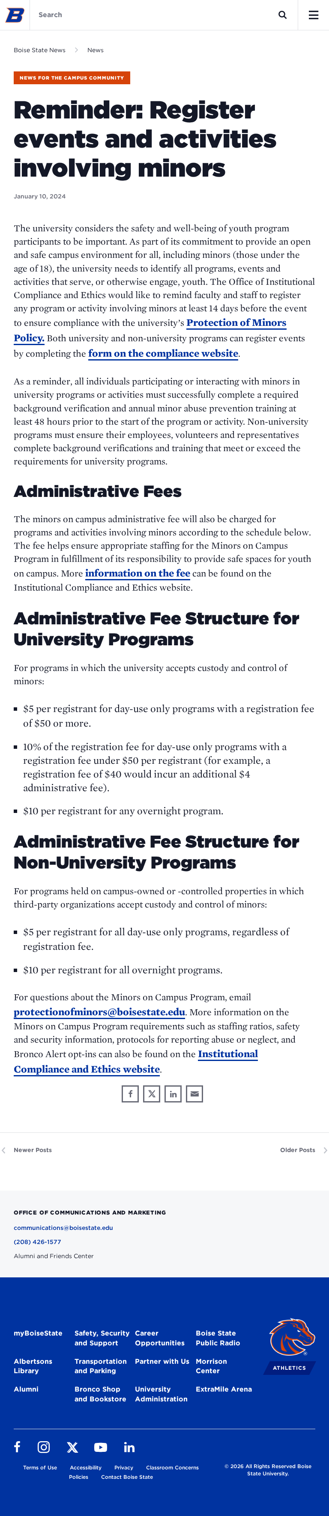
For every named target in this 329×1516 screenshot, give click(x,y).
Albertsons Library (33, 1366)
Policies (78, 1477)
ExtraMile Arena (224, 1389)
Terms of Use (40, 1467)
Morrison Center (211, 1366)
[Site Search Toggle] (283, 15)
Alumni (26, 1389)
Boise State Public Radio (218, 1338)
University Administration (161, 1394)
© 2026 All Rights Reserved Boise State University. (267, 1470)
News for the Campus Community (72, 78)
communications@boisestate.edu (63, 1227)
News (95, 50)
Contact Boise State (127, 1477)
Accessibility (86, 1467)
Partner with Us (162, 1361)
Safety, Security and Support (102, 1338)
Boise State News (40, 50)
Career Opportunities (160, 1338)
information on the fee (137, 573)
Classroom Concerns (172, 1467)
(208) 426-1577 (37, 1241)
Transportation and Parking (101, 1366)
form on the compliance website (163, 353)
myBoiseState (38, 1333)
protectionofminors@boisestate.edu (99, 1011)
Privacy (123, 1467)
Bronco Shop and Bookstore (100, 1394)
